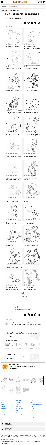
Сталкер (18, 404)
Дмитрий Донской (35, 417)
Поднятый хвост (19, 18)
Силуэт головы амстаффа (30, 265)
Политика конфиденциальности (18, 441)
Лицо (2, 402)
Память (32, 408)
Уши (7, 18)
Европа (2, 410)
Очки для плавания (20, 408)
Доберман (33, 410)
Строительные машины (36, 404)
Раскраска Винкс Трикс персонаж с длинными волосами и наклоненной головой (32, 48)
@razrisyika (18, 322)
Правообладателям (5, 441)
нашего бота (21, 326)
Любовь (33, 415)
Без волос (18, 402)
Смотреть (14, 368)
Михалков (18, 406)
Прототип (18, 412)
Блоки (2, 419)
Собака (11, 18)
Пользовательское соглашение (33, 441)
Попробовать (12, 358)
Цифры (32, 406)
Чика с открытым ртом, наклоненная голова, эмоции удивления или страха (13, 289)
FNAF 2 (17, 410)
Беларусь (3, 406)
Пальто (2, 417)
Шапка (32, 419)
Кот (25, 18)
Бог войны (3, 415)
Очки (32, 400)
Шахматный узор (20, 415)
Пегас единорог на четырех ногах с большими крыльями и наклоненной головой (31, 245)
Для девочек (4, 408)
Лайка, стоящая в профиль (12, 46)
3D (31, 402)
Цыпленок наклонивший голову (32, 112)
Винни (2, 412)
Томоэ (2, 400)
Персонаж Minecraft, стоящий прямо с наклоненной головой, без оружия (23, 311)
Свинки (2, 404)
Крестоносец (19, 417)
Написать (11, 336)
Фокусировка (19, 400)
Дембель (33, 412)
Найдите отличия (20, 419)
